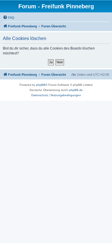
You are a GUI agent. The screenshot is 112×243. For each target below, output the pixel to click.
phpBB (40, 84)
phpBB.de (76, 90)
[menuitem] (8, 17)
